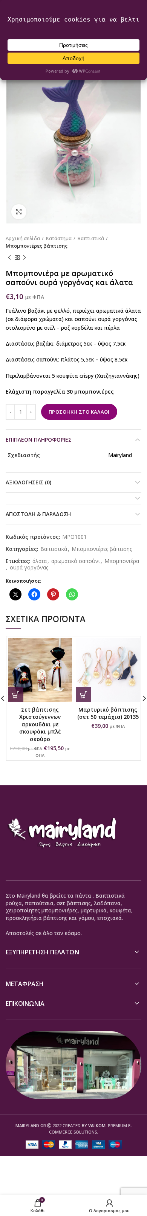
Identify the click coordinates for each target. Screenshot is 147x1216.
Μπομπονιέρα (121, 561)
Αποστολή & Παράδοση (38, 514)
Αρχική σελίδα (23, 238)
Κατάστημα (59, 238)
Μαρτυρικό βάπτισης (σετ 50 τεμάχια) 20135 (108, 713)
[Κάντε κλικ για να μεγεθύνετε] (18, 211)
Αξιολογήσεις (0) (28, 482)
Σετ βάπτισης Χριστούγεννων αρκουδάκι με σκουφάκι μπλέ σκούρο (40, 724)
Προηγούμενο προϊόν (9, 257)
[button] (15, 694)
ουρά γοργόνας (29, 568)
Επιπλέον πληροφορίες (39, 439)
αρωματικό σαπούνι (75, 561)
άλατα (39, 561)
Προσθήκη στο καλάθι (79, 411)
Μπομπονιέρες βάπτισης (36, 245)
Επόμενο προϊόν (24, 257)
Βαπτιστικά (91, 238)
